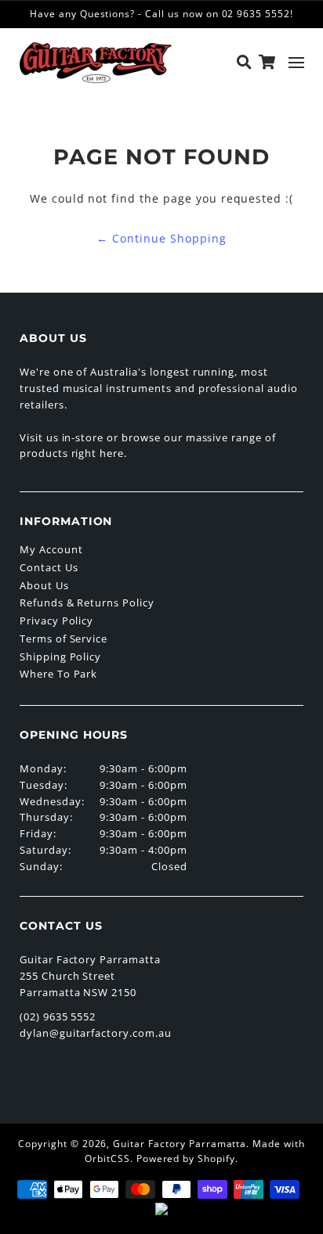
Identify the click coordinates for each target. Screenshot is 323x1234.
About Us (44, 585)
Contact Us (49, 567)
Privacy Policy (56, 620)
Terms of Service (63, 638)
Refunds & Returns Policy (87, 602)
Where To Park (58, 674)
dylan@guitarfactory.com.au (96, 1033)
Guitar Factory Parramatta (179, 1143)
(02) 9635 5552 (58, 1016)
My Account (51, 549)
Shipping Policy (60, 656)
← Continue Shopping (161, 238)
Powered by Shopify (185, 1158)
